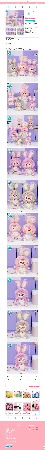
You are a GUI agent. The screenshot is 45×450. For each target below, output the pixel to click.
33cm (7, 413)
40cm (33, 401)
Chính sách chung (19, 425)
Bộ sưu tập (15, 3)
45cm (10, 413)
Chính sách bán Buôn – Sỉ (19, 424)
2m (27, 414)
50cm (34, 401)
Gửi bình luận (34, 386)
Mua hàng (29, 18)
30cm (15, 413)
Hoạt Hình (17, 3)
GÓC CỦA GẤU (28, 3)
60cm (36, 401)
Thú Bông (20, 3)
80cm (37, 401)
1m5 (29, 413)
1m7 (26, 414)
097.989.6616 (37, 1)
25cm (6, 413)
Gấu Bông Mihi (34, 3)
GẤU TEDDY (12, 3)
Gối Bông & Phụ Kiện (24, 3)
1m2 (28, 413)
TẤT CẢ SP (31, 3)
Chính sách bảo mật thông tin (20, 426)
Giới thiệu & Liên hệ (19, 427)
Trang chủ (6, 3)
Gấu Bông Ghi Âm (37, 3)
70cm (27, 413)
